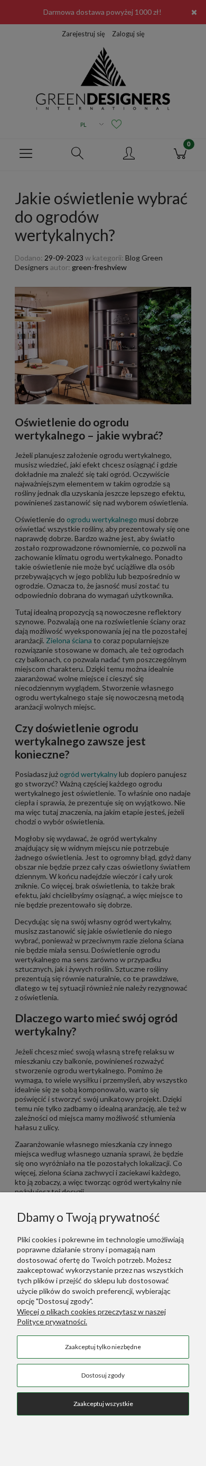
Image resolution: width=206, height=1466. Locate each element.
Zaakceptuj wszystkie (103, 1404)
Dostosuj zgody (103, 1375)
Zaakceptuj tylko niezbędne (103, 1347)
